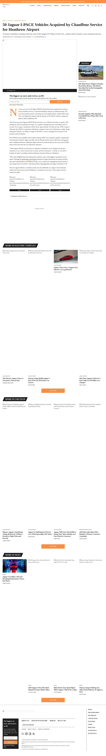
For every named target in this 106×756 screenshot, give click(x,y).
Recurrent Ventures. (30, 739)
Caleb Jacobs (32, 692)
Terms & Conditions (44, 729)
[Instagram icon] (26, 734)
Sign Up (60, 101)
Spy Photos (92, 715)
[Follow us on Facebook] (98, 5)
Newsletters (65, 5)
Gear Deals (92, 730)
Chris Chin (57, 538)
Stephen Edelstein (8, 383)
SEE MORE (53, 390)
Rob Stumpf (31, 385)
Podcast (81, 5)
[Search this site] (88, 5)
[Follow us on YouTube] (92, 5)
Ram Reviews (82, 81)
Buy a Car (62, 721)
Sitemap (24, 729)
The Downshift (93, 712)
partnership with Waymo (29, 159)
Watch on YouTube (39, 721)
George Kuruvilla (8, 36)
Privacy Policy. (20, 104)
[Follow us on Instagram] (95, 5)
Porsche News (83, 111)
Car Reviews (47, 5)
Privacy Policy (35, 1)
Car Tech (10, 20)
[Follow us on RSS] (101, 5)
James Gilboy (57, 272)
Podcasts (91, 727)
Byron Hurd (82, 92)
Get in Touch (28, 725)
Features (91, 721)
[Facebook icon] (30, 734)
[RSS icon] (33, 734)
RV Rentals (92, 733)
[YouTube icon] (23, 734)
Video (74, 5)
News (39, 5)
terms (25, 747)
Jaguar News (6, 376)
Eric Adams (82, 385)
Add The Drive (40, 36)
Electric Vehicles (20, 20)
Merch (56, 5)
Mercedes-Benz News (85, 529)
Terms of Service (13, 104)
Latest (32, 5)
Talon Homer (57, 692)
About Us (25, 721)
